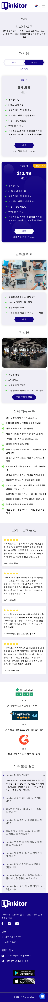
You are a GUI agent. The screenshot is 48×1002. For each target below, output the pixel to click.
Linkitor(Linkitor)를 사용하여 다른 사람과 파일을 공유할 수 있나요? (24, 877)
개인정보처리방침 (13, 937)
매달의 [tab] (14, 63)
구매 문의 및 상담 (24, 397)
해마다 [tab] (34, 63)
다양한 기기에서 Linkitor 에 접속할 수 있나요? (23, 810)
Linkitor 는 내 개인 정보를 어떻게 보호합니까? (24, 888)
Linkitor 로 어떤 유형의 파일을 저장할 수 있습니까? (24, 844)
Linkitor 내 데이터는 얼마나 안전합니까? (23, 799)
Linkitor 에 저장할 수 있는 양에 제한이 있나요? (24, 855)
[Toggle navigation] (43, 6)
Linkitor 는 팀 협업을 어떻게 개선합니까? (24, 821)
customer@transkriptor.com (18, 955)
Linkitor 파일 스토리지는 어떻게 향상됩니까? (23, 866)
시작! (24, 145)
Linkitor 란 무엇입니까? (17, 776)
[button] (37, 6)
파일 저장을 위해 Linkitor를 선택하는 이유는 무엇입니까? (23, 833)
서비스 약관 (10, 942)
